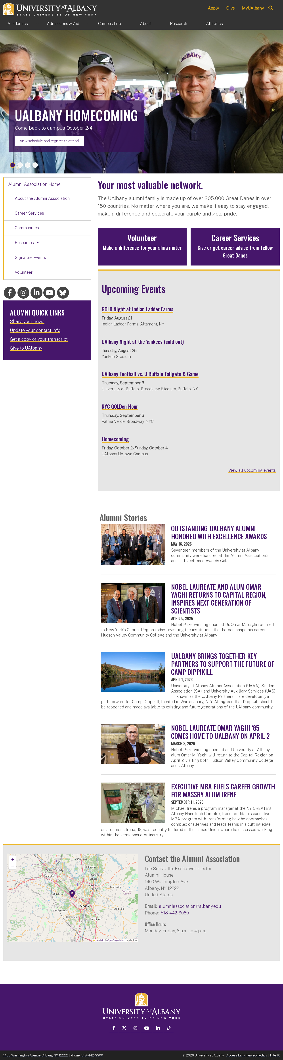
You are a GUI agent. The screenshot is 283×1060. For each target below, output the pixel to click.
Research (178, 23)
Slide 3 (27, 165)
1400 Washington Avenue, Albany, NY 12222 (35, 1055)
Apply (213, 8)
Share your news (27, 321)
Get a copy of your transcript (39, 339)
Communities (27, 227)
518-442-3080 (175, 912)
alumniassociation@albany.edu (190, 906)
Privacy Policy (257, 1055)
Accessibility (235, 1055)
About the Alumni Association (42, 198)
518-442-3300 (92, 1055)
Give (230, 8)
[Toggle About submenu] (160, 23)
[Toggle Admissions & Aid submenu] (88, 23)
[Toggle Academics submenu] (37, 23)
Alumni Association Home (34, 184)
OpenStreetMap (115, 940)
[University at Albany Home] (50, 8)
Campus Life (109, 23)
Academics (18, 23)
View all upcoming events (252, 470)
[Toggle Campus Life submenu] (130, 23)
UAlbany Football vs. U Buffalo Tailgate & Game (150, 374)
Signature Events (30, 257)
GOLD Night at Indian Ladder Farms (137, 309)
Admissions (63, 23)
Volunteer (24, 272)
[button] (72, 894)
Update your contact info (35, 330)
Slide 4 (35, 165)
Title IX (275, 1055)
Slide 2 (20, 165)
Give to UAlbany (26, 348)
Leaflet (99, 940)
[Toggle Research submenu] (196, 23)
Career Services (29, 213)
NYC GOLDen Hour (120, 406)
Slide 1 (12, 165)
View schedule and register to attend (49, 141)
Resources (24, 242)
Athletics (214, 23)
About (145, 23)
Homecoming (115, 439)
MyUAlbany (253, 8)
